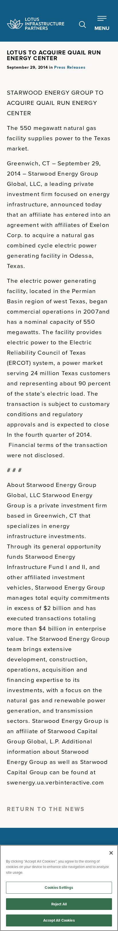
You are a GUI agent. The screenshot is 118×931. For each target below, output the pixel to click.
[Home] (35, 24)
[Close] (111, 853)
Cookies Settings (59, 887)
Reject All (59, 904)
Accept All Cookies (58, 920)
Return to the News (46, 809)
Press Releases (69, 67)
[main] (59, 888)
